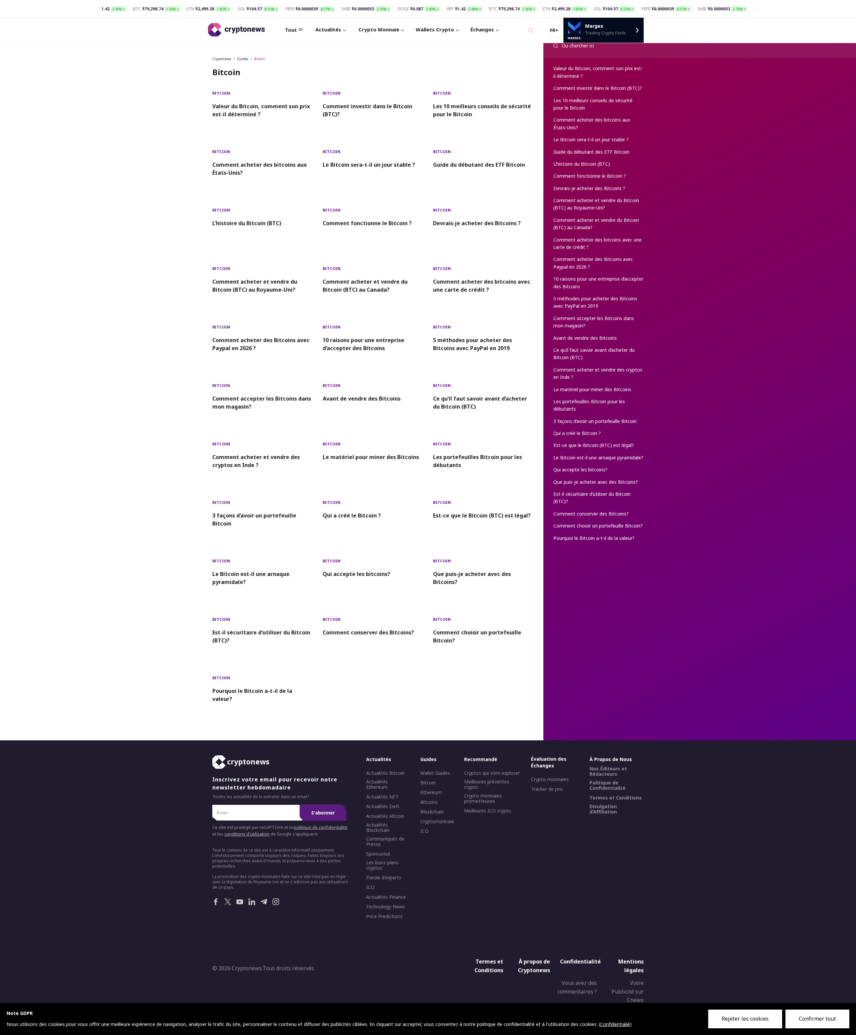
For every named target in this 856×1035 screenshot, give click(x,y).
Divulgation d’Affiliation (603, 809)
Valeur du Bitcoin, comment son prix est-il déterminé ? (261, 110)
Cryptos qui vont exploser (492, 773)
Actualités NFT (382, 796)
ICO (370, 887)
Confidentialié (615, 1024)
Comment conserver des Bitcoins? (368, 632)
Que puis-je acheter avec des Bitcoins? (472, 578)
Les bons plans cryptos (382, 865)
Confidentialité (580, 961)
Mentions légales (631, 966)
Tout (291, 29)
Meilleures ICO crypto (487, 811)
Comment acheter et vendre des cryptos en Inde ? (256, 461)
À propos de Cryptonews (534, 966)
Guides (242, 58)
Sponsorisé (378, 854)
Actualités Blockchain (378, 827)
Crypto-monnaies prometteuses (483, 798)
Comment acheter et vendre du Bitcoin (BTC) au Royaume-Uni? (254, 285)
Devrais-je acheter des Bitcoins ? (477, 223)
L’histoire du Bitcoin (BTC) (246, 223)
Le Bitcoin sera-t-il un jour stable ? (369, 164)
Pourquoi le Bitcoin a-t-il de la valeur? (252, 695)
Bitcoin (259, 58)
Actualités (328, 29)
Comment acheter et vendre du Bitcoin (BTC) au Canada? (365, 285)
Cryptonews (221, 58)
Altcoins (429, 802)
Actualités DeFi (382, 806)
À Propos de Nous (611, 759)
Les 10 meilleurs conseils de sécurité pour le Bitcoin (482, 110)
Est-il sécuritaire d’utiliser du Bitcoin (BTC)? (261, 636)
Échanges (482, 29)
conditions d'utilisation (247, 834)
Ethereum (431, 792)
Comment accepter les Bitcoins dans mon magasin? (261, 402)
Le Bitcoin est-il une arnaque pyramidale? (251, 578)
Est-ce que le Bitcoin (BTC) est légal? (482, 515)
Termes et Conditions (616, 797)
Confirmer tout (817, 1018)
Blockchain (432, 812)
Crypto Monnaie (378, 29)
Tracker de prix (547, 789)
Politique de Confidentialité (608, 785)
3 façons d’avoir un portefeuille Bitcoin (254, 519)
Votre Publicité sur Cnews (628, 991)
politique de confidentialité (320, 827)
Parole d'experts (383, 877)
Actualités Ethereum (377, 784)
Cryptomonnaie (437, 821)
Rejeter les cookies (745, 1018)
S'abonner (323, 812)
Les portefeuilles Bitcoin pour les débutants (477, 461)
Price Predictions (384, 916)
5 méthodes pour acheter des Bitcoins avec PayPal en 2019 (472, 344)
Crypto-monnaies (550, 779)
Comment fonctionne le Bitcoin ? (367, 223)
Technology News (385, 906)
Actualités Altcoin (385, 816)
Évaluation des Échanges (548, 762)
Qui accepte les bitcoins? (356, 574)
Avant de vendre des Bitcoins (362, 398)
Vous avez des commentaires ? (577, 987)
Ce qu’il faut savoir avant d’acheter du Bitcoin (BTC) (480, 402)
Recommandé (480, 759)
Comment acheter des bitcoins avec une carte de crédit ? (481, 285)
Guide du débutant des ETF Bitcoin (479, 164)
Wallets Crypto (435, 29)
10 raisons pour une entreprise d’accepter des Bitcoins (363, 344)
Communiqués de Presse (385, 841)
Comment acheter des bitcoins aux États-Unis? (259, 168)
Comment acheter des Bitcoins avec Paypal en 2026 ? (261, 344)
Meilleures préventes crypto (486, 784)
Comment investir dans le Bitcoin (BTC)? (367, 110)
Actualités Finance (386, 897)
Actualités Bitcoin (385, 773)
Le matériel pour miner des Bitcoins (371, 457)
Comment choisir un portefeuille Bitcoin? (477, 636)
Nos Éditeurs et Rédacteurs (608, 771)
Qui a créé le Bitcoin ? (352, 515)
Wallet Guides (435, 773)
